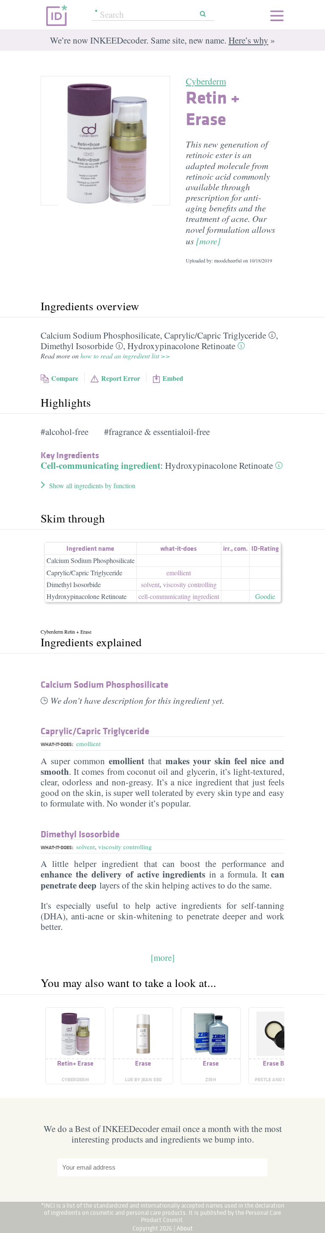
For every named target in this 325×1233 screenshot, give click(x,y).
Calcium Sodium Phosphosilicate (100, 335)
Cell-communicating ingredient (100, 465)
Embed (172, 378)
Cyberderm (206, 81)
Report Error (120, 378)
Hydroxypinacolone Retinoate (181, 346)
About (184, 1228)
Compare (64, 378)
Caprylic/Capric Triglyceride (84, 572)
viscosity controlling (190, 584)
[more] (208, 241)
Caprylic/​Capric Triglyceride (215, 335)
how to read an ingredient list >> (125, 355)
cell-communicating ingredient (178, 596)
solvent (150, 584)
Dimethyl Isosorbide (77, 346)
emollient (178, 572)
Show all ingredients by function (92, 485)
